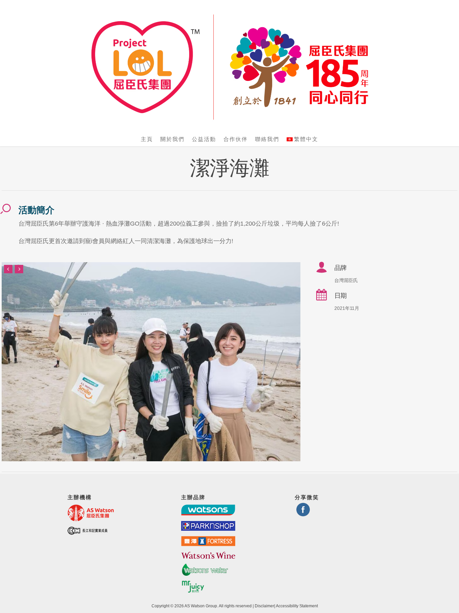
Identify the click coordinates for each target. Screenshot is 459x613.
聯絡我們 (267, 139)
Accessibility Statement (297, 606)
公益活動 (204, 139)
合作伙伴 (235, 139)
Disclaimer (264, 606)
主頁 (147, 139)
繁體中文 (306, 139)
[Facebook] (303, 513)
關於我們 (172, 139)
